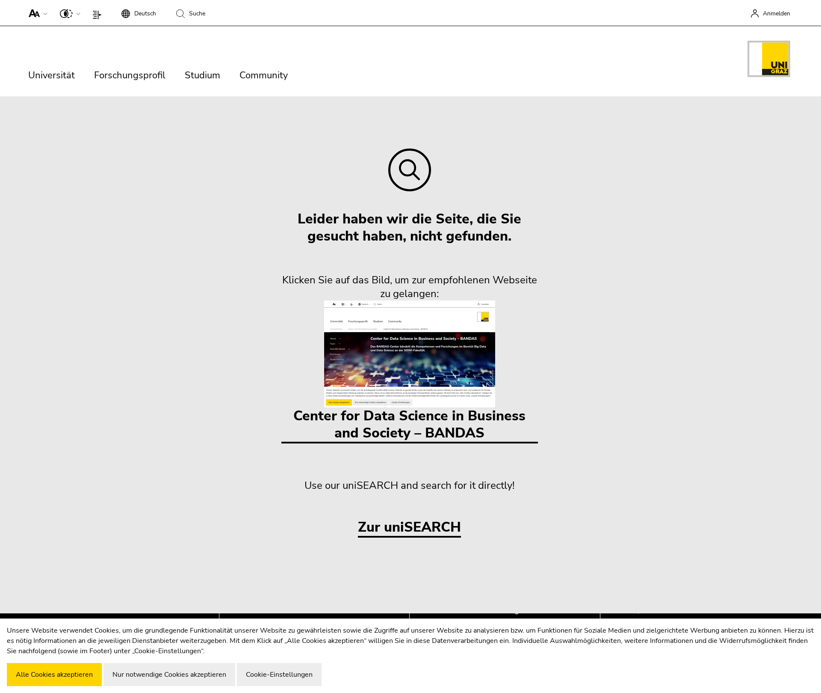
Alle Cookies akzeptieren (54, 674)
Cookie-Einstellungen (279, 674)
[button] (36, 13)
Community (263, 75)
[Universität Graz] (768, 60)
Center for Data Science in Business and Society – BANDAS (409, 424)
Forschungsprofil (129, 75)
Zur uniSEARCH (409, 527)
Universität (51, 75)
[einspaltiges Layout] (99, 13)
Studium (202, 75)
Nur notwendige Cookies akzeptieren (169, 674)
